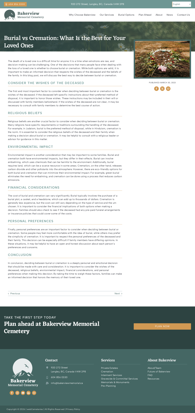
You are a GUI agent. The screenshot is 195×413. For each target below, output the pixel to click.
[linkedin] (28, 393)
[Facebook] (156, 89)
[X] (162, 89)
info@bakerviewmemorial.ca (67, 383)
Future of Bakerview (159, 371)
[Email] (168, 89)
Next (117, 293)
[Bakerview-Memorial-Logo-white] (23, 359)
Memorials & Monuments (115, 382)
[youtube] (23, 393)
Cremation (107, 371)
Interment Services (111, 375)
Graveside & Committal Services (119, 378)
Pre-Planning (108, 385)
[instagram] (17, 393)
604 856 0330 (59, 377)
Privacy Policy (73, 409)
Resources (153, 378)
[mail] (34, 393)
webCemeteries (35, 409)
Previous (15, 293)
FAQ (150, 375)
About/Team (154, 368)
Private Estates (109, 368)
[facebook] (12, 393)
